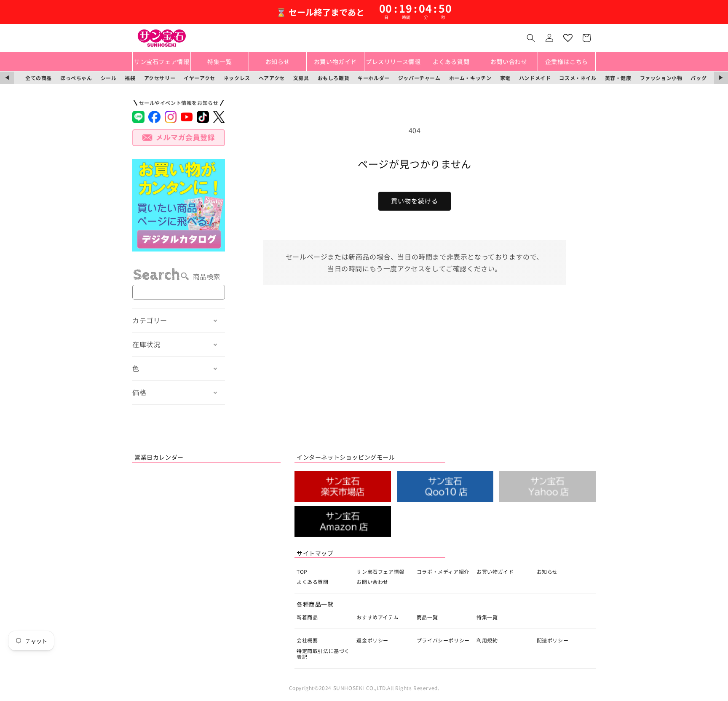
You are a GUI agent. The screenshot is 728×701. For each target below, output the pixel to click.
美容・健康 (618, 77)
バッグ (699, 77)
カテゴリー (149, 320)
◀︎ (7, 78)
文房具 (301, 77)
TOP (302, 571)
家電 (505, 77)
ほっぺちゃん (76, 77)
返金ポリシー (372, 640)
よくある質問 (313, 581)
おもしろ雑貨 (334, 77)
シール (109, 77)
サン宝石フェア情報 (380, 571)
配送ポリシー (553, 640)
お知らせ (547, 571)
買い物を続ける (414, 200)
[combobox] (178, 292)
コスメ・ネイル (577, 77)
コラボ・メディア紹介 (443, 571)
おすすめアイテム (377, 617)
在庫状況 (146, 344)
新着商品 (307, 617)
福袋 (130, 77)
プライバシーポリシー (443, 640)
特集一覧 (487, 617)
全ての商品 (38, 77)
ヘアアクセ (272, 77)
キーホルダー (374, 77)
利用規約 (487, 640)
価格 (139, 392)
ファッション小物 (661, 77)
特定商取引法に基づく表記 (323, 653)
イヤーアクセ (199, 77)
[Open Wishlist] (568, 38)
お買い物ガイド (495, 571)
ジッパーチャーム (419, 77)
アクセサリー (160, 77)
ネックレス (237, 77)
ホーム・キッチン (470, 77)
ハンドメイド (535, 77)
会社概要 (307, 640)
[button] (531, 38)
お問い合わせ (372, 581)
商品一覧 (427, 617)
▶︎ (721, 78)
